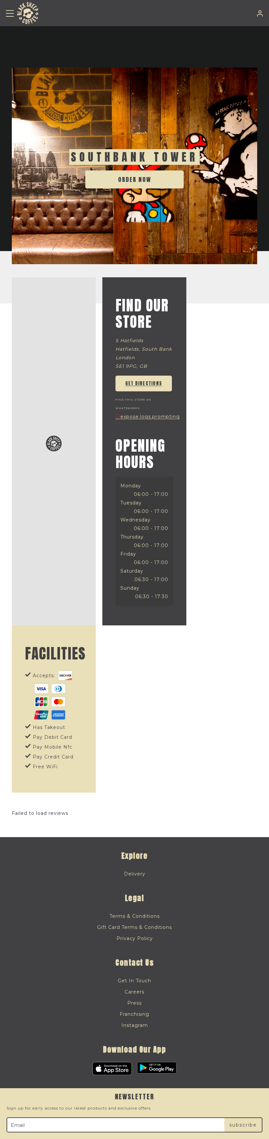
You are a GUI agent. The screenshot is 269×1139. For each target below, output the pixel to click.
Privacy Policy (134, 938)
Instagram (134, 1025)
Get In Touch (134, 981)
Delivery (134, 874)
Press (134, 1003)
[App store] (112, 1068)
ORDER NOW (134, 179)
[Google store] (156, 1068)
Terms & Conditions (135, 916)
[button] (10, 13)
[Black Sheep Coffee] (27, 13)
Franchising (134, 1014)
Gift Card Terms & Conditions (134, 927)
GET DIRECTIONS (143, 383)
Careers (134, 992)
